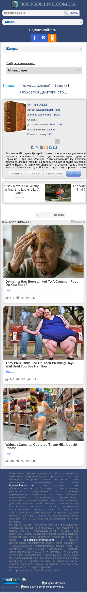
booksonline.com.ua (21, 485)
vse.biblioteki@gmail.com (39, 539)
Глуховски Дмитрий (48, 109)
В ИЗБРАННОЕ (54, 173)
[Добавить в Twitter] (50, 147)
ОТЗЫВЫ (34, 173)
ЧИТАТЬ (73, 173)
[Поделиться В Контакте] (55, 147)
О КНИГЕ (16, 173)
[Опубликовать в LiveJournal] (37, 147)
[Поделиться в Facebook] (32, 147)
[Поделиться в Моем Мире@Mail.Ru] (41, 147)
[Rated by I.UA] (31, 583)
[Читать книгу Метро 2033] (15, 131)
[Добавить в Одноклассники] (46, 147)
